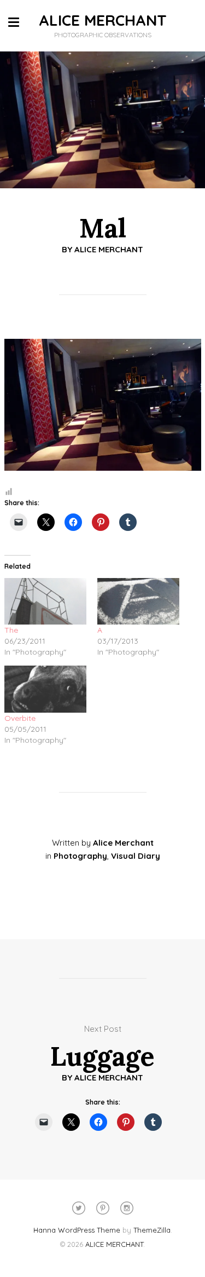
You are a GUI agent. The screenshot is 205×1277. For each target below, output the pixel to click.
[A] (138, 601)
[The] (45, 601)
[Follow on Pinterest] (102, 1208)
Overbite (20, 718)
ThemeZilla (152, 1230)
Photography (80, 856)
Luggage (102, 1056)
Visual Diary (135, 856)
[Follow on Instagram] (126, 1208)
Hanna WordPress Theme (76, 1230)
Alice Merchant (108, 249)
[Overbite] (45, 689)
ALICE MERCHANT (103, 20)
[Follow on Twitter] (78, 1208)
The (11, 630)
